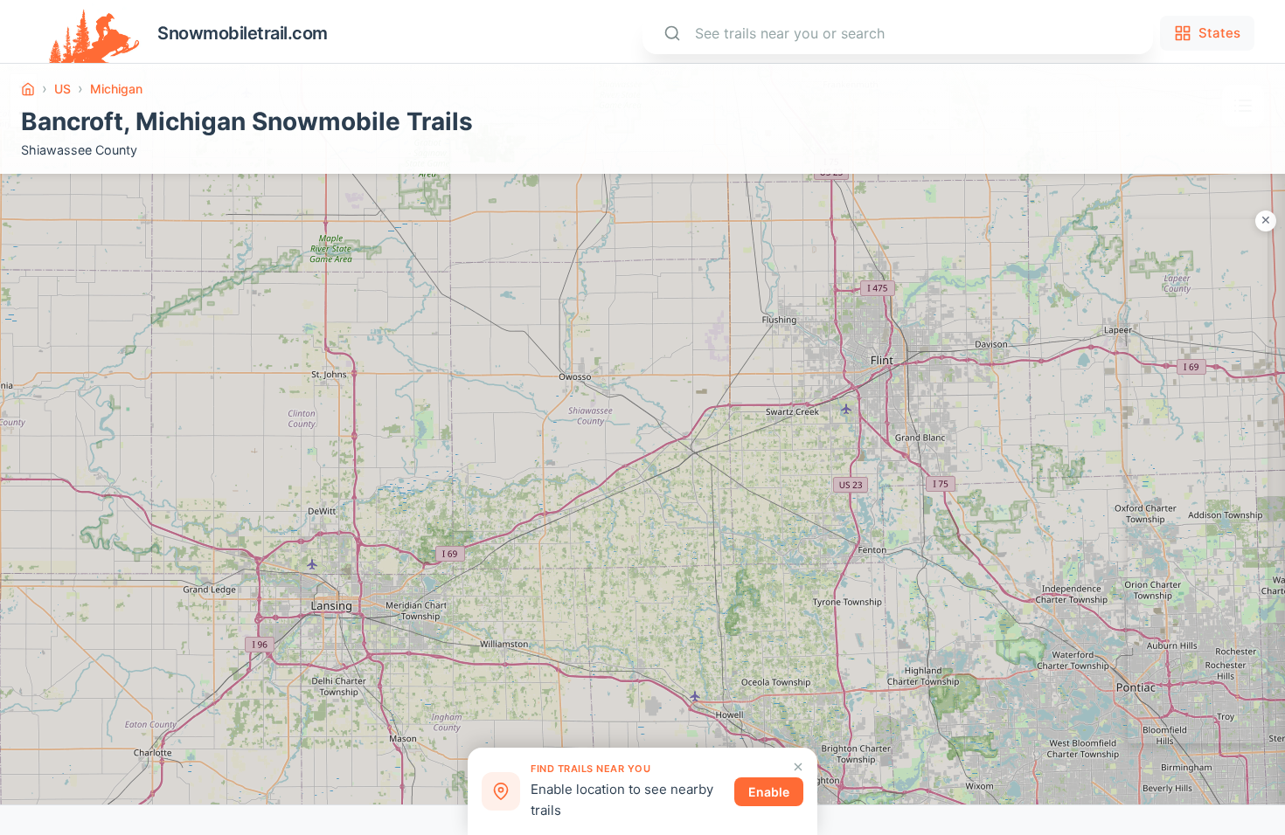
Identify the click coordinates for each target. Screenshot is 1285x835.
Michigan (116, 88)
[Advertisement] (1198, 481)
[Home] (28, 89)
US (62, 88)
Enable (768, 791)
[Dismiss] (798, 767)
